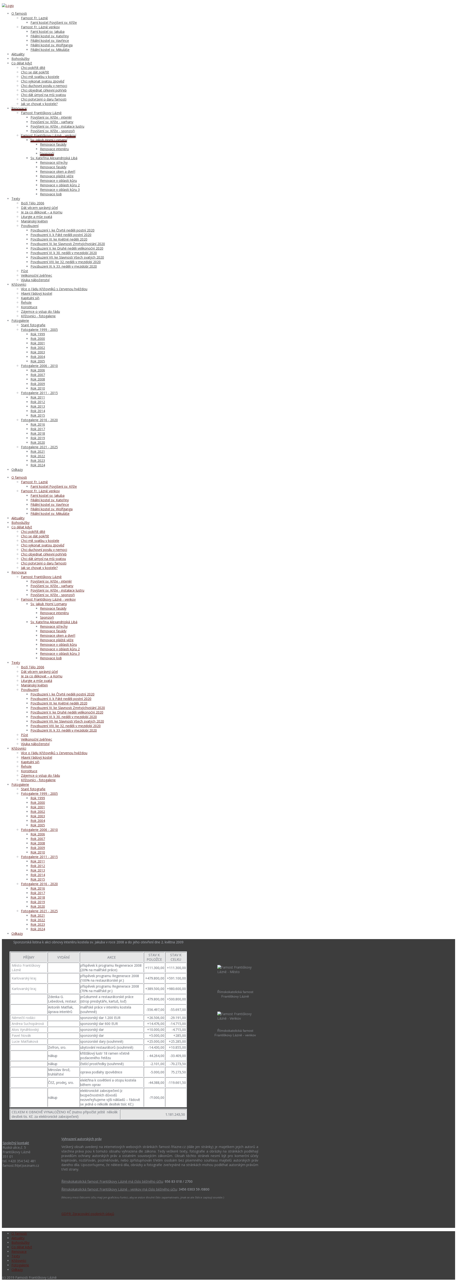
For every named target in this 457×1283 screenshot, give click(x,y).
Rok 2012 (37, 402)
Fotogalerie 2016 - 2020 (39, 420)
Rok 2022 (37, 456)
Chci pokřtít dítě (33, 67)
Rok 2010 (37, 388)
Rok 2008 (37, 379)
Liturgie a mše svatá (36, 216)
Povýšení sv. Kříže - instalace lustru (57, 126)
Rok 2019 (37, 438)
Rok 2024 (37, 465)
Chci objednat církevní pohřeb (44, 90)
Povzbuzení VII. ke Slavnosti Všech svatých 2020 (67, 257)
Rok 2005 (37, 361)
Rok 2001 (37, 343)
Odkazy (17, 469)
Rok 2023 (37, 460)
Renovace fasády (53, 144)
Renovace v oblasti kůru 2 (60, 185)
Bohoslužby (20, 58)
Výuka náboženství (35, 280)
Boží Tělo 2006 (32, 203)
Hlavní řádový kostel (36, 293)
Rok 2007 (37, 374)
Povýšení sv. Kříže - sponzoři (52, 131)
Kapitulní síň (30, 298)
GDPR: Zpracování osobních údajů (87, 1213)
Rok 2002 (37, 347)
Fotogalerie (20, 320)
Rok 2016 (37, 424)
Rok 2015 (37, 415)
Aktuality (18, 54)
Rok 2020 (37, 442)
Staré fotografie (33, 325)
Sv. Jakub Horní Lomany (48, 140)
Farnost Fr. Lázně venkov (40, 27)
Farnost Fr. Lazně (34, 18)
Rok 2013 (37, 406)
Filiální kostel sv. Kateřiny (49, 36)
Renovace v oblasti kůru (58, 180)
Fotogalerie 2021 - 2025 (39, 447)
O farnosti (19, 13)
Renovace (19, 108)
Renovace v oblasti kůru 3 (60, 189)
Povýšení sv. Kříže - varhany (51, 122)
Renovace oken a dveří (57, 171)
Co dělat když (21, 63)
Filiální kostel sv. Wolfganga (51, 45)
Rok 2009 (37, 383)
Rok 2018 (37, 433)
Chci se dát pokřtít (35, 72)
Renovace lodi (51, 194)
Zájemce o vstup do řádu (40, 311)
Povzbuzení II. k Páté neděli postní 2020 (60, 234)
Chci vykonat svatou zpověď (42, 81)
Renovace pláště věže (57, 176)
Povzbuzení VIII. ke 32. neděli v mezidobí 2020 (65, 262)
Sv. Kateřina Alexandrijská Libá (53, 158)
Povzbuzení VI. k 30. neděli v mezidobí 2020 (63, 253)
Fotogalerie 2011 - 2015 (39, 393)
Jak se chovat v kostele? (39, 103)
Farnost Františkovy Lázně (41, 113)
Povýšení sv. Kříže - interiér (51, 117)
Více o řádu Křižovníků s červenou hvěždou (54, 289)
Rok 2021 (37, 451)
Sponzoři (47, 153)
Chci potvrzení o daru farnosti (43, 99)
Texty (15, 198)
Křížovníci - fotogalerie (38, 316)
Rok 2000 (37, 338)
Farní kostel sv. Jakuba (47, 31)
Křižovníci (18, 284)
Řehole (26, 302)
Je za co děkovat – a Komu (41, 212)
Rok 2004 (37, 356)
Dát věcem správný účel (39, 207)
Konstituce (29, 307)
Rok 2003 (37, 352)
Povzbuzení (30, 225)
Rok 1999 (37, 334)
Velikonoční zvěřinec (36, 275)
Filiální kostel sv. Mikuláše (50, 49)
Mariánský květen (34, 221)
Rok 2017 (37, 429)
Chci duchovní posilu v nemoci (44, 85)
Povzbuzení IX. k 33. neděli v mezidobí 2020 (63, 266)
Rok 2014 (37, 411)
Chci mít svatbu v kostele (40, 76)
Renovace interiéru (54, 149)
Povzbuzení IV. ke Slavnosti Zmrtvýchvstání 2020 (67, 243)
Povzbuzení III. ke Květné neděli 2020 (58, 239)
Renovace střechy (54, 162)
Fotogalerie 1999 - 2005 (39, 329)
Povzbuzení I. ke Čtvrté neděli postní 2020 (62, 230)
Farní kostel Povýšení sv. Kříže (53, 22)
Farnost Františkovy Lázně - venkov (48, 135)
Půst (24, 271)
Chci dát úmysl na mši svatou (43, 94)
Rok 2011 (37, 397)
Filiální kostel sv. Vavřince (49, 40)
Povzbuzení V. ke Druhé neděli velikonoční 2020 (66, 248)
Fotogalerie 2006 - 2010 (39, 365)
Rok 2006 (37, 370)
